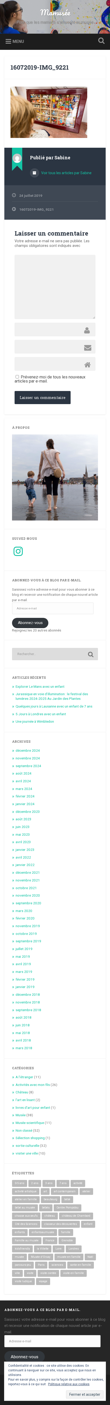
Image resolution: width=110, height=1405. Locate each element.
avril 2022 (23, 857)
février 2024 (25, 796)
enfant (88, 1224)
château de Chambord (76, 1215)
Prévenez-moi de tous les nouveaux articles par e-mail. (50, 379)
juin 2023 (23, 827)
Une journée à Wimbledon (35, 721)
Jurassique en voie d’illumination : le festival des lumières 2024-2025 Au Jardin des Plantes (52, 696)
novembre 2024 (28, 758)
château (50, 1215)
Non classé (24, 1130)
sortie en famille (80, 1265)
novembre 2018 (28, 1002)
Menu (18, 41)
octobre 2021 (26, 888)
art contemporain (64, 1191)
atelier (86, 1191)
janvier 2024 (25, 804)
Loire (59, 1248)
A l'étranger (24, 1077)
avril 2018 (23, 1040)
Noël (90, 1257)
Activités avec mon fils (33, 1085)
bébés (46, 1207)
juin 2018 (23, 1025)
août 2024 (23, 773)
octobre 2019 (26, 934)
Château (22, 1092)
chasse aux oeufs (26, 1215)
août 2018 (23, 1017)
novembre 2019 (28, 926)
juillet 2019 (24, 949)
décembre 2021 (28, 872)
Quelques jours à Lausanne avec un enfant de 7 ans (54, 706)
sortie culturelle (27, 1145)
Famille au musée (27, 1240)
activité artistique (26, 1191)
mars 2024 (24, 789)
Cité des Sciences (26, 1224)
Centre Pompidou (68, 1207)
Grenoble (67, 1240)
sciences (57, 1265)
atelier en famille (26, 1199)
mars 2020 (24, 911)
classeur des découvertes (60, 1224)
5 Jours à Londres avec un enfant (41, 714)
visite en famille (73, 1273)
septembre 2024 (28, 766)
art (45, 1191)
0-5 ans (19, 1183)
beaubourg (50, 1199)
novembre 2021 (28, 880)
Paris (41, 1265)
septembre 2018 (28, 1010)
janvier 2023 (25, 850)
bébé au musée (25, 1207)
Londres (74, 1248)
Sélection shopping (30, 1138)
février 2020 (25, 918)
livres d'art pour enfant (33, 1107)
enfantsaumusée (43, 1232)
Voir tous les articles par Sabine (66, 173)
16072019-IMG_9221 (39, 67)
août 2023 (23, 819)
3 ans (48, 1183)
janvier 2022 (25, 865)
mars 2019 (24, 972)
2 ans (34, 1183)
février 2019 (25, 979)
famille (65, 1232)
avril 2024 (23, 781)
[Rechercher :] (55, 654)
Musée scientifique (30, 1123)
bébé (67, 1199)
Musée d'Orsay (40, 1257)
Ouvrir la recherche (100, 41)
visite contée (48, 1273)
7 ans (63, 1183)
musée (19, 1257)
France (50, 1240)
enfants (20, 1232)
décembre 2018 (28, 994)
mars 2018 (24, 1048)
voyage (43, 1281)
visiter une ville (27, 1153)
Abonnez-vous (30, 622)
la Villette (43, 1248)
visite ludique (23, 1281)
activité (77, 1183)
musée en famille (69, 1257)
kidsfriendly (22, 1248)
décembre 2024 (28, 750)
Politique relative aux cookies (69, 1384)
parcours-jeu (23, 1265)
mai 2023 (23, 834)
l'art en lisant (25, 1100)
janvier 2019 (25, 987)
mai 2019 (23, 956)
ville (17, 1273)
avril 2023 (23, 842)
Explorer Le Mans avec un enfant (40, 686)
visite (30, 1273)
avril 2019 (23, 964)
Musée (21, 1115)
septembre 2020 (28, 903)
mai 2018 (23, 1033)
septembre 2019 (28, 941)
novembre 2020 (28, 895)
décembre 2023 (28, 811)
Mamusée (55, 12)
